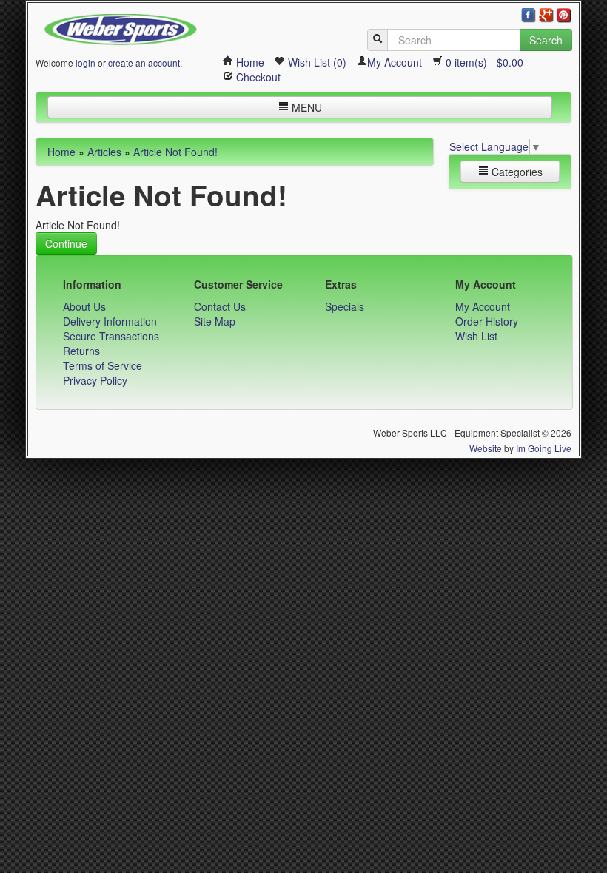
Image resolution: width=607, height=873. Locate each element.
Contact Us (220, 306)
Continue (66, 243)
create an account (144, 62)
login (85, 62)
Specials (344, 306)
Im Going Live (543, 448)
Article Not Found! (175, 151)
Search (546, 40)
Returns (81, 350)
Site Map (214, 321)
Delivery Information (110, 321)
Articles (104, 151)
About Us (84, 306)
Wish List (476, 335)
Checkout (257, 77)
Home (248, 62)
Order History (486, 321)
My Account (394, 62)
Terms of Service (102, 365)
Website (485, 448)
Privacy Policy (95, 380)
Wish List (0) (315, 62)
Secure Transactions (111, 335)
